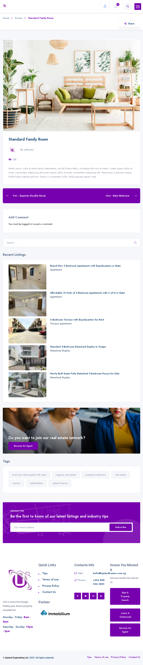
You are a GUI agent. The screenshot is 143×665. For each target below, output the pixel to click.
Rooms (19, 18)
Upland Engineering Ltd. (17, 657)
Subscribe (120, 527)
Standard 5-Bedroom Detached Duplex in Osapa (78, 346)
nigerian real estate (66, 475)
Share (131, 23)
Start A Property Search (125, 596)
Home (6, 18)
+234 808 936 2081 (98, 582)
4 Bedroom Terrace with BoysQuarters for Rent (77, 319)
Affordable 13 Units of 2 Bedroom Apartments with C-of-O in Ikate (87, 293)
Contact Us (49, 592)
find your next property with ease (29, 475)
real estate (120, 475)
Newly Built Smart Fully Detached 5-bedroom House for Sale (84, 373)
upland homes (60, 483)
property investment (95, 475)
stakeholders (36, 483)
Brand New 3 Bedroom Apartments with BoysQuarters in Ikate (85, 266)
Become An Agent (23, 445)
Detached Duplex (60, 350)
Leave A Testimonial (125, 614)
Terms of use (50, 579)
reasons (16, 483)
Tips (45, 573)
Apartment (56, 269)
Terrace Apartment (61, 323)
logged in (27, 224)
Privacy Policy (50, 586)
